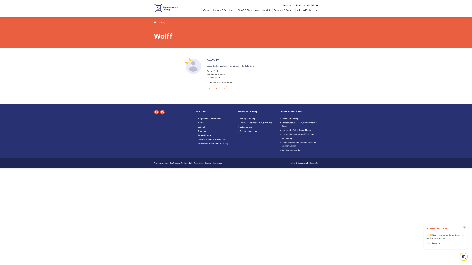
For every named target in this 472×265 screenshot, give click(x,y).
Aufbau (201, 122)
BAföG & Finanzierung (249, 10)
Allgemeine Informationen (209, 118)
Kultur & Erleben (305, 10)
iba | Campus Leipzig (291, 150)
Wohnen (207, 10)
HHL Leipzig (287, 138)
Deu (299, 5)
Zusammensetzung (248, 131)
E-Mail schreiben (216, 89)
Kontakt (307, 5)
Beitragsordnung (247, 118)
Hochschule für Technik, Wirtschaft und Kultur (299, 124)
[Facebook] (317, 5)
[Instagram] (313, 5)
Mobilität (266, 10)
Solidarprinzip (246, 127)
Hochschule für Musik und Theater (297, 130)
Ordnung (202, 131)
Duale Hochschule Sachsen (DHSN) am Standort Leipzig (299, 144)
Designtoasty (312, 163)
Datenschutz (198, 163)
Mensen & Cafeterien (224, 10)
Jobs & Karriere (204, 135)
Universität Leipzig (290, 118)
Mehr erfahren (431, 243)
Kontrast (288, 5)
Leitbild (201, 127)
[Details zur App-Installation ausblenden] (463, 256)
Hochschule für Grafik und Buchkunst (298, 134)
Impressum (217, 163)
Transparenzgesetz (161, 163)
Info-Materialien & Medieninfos (212, 139)
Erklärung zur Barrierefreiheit (181, 163)
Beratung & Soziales (284, 10)
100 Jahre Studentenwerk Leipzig (213, 143)
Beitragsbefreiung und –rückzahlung (256, 122)
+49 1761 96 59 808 (222, 82)
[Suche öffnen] (317, 10)
